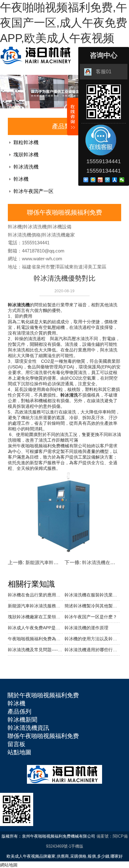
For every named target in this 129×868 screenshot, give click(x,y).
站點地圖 (19, 752)
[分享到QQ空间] (93, 179)
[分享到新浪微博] (100, 179)
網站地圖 (9, 864)
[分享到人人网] (114, 179)
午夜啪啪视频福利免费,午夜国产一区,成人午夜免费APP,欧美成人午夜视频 (63, 22)
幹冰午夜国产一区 (33, 191)
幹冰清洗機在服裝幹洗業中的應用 (92, 594)
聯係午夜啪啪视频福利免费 (43, 736)
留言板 (16, 744)
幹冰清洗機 (26, 166)
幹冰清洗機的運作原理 (86, 627)
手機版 (77, 846)
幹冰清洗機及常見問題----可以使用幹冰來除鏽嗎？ (35, 649)
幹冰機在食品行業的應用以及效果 (35, 594)
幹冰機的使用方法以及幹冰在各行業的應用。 (92, 638)
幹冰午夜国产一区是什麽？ (90, 616)
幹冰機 (20, 179)
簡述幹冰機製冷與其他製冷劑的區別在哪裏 (92, 605)
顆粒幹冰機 (26, 142)
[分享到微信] (122, 179)
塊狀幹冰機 (26, 154)
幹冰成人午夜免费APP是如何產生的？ (35, 627)
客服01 (103, 71)
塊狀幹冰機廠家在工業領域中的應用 (35, 616)
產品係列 (19, 711)
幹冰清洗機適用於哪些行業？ (92, 649)
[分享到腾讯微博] (107, 179)
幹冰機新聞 (22, 719)
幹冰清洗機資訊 (28, 728)
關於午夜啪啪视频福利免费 (43, 695)
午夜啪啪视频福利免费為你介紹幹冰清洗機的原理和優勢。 (35, 638)
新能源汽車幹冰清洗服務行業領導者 (35, 605)
